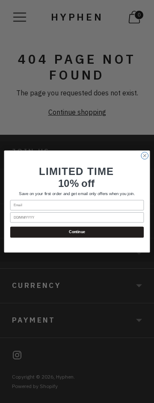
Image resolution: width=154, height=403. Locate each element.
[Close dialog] (144, 155)
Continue (77, 232)
